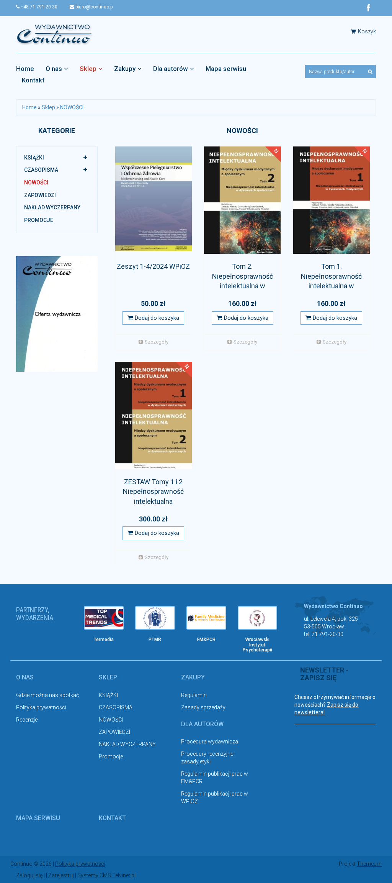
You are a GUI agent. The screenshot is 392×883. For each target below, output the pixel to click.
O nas (54, 68)
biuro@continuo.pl (94, 7)
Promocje (38, 220)
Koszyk (366, 31)
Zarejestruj (61, 875)
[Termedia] (104, 618)
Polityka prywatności (41, 707)
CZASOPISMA (41, 170)
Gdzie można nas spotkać (47, 695)
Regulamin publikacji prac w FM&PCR (214, 777)
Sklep (88, 68)
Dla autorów (170, 68)
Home (25, 68)
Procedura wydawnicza (209, 741)
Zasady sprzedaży (203, 707)
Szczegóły (156, 342)
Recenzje (27, 720)
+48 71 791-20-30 (38, 7)
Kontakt (33, 80)
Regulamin (194, 695)
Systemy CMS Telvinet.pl (106, 875)
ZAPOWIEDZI (40, 195)
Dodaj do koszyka (157, 317)
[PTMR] (155, 618)
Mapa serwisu (226, 68)
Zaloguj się (29, 875)
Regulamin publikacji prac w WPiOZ (214, 797)
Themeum (369, 864)
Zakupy (125, 68)
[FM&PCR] (206, 618)
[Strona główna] (54, 34)
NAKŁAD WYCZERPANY (52, 207)
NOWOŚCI (71, 107)
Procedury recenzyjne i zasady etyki (208, 758)
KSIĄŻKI (34, 158)
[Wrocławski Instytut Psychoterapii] (258, 618)
